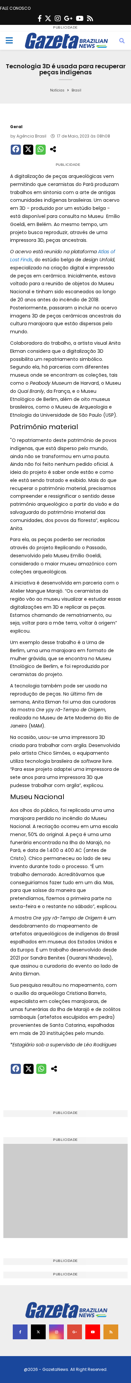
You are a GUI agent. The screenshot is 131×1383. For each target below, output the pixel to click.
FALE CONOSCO (15, 8)
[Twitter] (48, 18)
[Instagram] (58, 18)
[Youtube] (80, 18)
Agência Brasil (31, 136)
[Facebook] (39, 18)
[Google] (68, 18)
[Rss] (90, 18)
